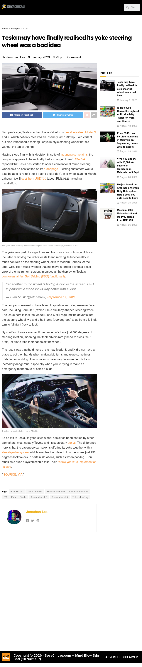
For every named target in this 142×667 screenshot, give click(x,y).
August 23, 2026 (128, 177)
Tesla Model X (60, 496)
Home (5, 28)
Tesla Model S (39, 496)
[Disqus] (49, 591)
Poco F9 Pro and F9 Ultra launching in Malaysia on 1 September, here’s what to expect (127, 139)
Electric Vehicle (56, 491)
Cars (25, 28)
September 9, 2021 (61, 297)
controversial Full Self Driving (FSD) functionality (33, 276)
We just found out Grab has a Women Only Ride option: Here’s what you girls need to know (128, 191)
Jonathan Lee (37, 511)
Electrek (80, 159)
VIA (20, 474)
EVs (13, 496)
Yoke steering (80, 496)
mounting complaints (74, 154)
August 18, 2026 (128, 125)
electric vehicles (78, 491)
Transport (15, 28)
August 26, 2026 (128, 224)
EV (5, 496)
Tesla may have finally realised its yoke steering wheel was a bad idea (127, 88)
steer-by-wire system (15, 452)
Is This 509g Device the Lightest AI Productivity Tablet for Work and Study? (128, 114)
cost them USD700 (33, 178)
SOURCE (9, 474)
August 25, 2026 (128, 151)
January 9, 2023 (128, 100)
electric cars (35, 491)
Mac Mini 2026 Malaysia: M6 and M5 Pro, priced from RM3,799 (127, 215)
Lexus (72, 442)
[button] (75, 7)
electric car (17, 491)
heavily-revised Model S (80, 132)
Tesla (23, 496)
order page (51, 169)
